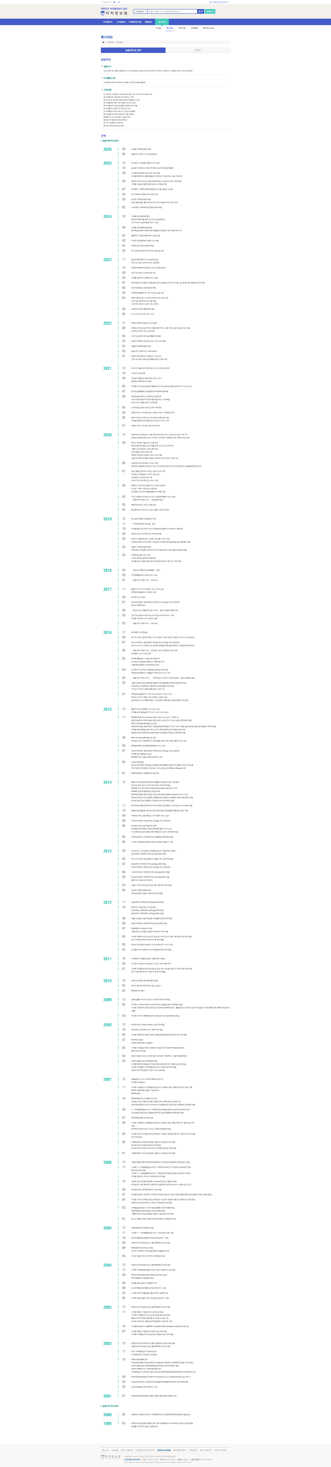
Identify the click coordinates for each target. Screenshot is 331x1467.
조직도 (198, 50)
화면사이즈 (107, 2)
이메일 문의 (193, 1450)
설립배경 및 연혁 (133, 50)
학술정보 (148, 22)
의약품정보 (121, 22)
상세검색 (210, 11)
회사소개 (162, 22)
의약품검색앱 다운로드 (220, 2)
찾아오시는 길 (208, 28)
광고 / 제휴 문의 (206, 1450)
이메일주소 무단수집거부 (145, 1450)
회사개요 (169, 28)
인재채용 (194, 28)
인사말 (158, 28)
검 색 (200, 11)
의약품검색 (139, 11)
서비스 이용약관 (127, 1450)
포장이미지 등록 (220, 1450)
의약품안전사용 (135, 22)
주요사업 (182, 28)
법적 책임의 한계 (179, 1450)
